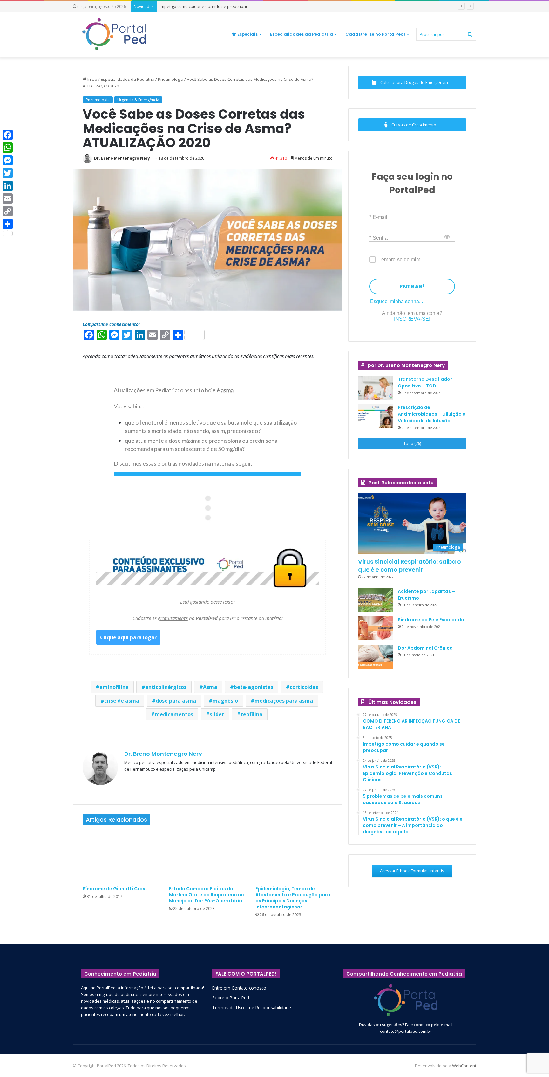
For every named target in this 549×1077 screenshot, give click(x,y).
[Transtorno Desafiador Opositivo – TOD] (375, 388)
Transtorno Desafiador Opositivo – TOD (425, 382)
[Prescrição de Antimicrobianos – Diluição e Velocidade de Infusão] (375, 416)
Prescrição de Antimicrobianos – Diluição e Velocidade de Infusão (431, 414)
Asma (210, 687)
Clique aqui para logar (128, 637)
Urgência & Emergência (138, 99)
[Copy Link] (7, 211)
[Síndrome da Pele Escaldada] (375, 628)
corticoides (304, 687)
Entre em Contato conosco (239, 988)
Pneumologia (170, 79)
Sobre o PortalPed (230, 998)
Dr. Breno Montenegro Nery (122, 158)
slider (217, 714)
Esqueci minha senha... (396, 301)
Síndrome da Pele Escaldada (431, 619)
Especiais (247, 34)
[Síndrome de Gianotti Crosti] (121, 857)
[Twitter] (7, 173)
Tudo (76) (412, 443)
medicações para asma (283, 700)
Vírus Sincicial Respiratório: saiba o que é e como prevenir (409, 565)
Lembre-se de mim (399, 259)
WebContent (464, 1065)
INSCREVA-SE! (412, 319)
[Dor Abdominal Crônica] (375, 657)
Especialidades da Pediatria (301, 34)
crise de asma (121, 700)
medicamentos (174, 714)
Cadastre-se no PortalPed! (375, 34)
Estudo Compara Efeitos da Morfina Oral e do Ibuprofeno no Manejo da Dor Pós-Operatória (206, 895)
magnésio (225, 700)
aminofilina (114, 687)
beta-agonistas (253, 687)
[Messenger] (7, 160)
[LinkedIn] (7, 185)
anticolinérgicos (165, 687)
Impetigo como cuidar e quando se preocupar (203, 6)
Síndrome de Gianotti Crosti (116, 889)
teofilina (251, 714)
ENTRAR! (412, 286)
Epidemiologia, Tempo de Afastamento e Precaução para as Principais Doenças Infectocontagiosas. (292, 898)
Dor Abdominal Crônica (425, 648)
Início (91, 79)
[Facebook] (7, 135)
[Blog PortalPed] (114, 34)
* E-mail (378, 216)
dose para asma (176, 700)
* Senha (378, 237)
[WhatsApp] (7, 147)
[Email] (7, 198)
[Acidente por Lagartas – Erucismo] (375, 600)
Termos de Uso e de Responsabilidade (251, 1007)
